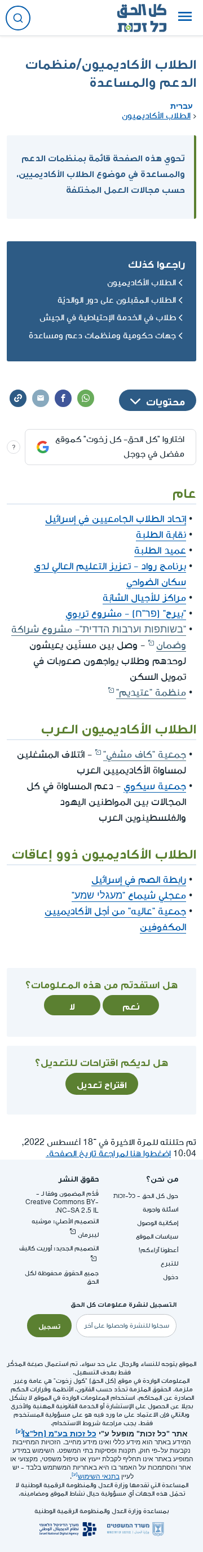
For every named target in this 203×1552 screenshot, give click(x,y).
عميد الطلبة (160, 550)
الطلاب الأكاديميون (156, 116)
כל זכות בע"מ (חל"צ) (59, 1432)
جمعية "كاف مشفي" (144, 754)
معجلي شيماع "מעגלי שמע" (129, 895)
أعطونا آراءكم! (158, 1250)
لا (72, 1005)
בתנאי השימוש (99, 1476)
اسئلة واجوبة (160, 1209)
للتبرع (169, 1263)
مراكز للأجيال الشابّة (144, 597)
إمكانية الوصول (157, 1223)
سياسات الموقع (157, 1236)
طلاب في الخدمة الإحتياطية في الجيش (107, 317)
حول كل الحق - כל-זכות (145, 1196)
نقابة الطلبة (161, 534)
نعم (131, 1005)
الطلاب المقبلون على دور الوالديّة (117, 300)
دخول (170, 1277)
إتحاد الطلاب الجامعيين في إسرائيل (115, 519)
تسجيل (49, 1325)
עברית (181, 105)
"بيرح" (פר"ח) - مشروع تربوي (125, 613)
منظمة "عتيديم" (151, 692)
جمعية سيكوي (154, 786)
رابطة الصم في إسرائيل (138, 879)
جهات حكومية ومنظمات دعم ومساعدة (102, 336)
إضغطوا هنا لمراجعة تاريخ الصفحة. (108, 1154)
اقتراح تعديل (102, 1083)
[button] (185, 18)
